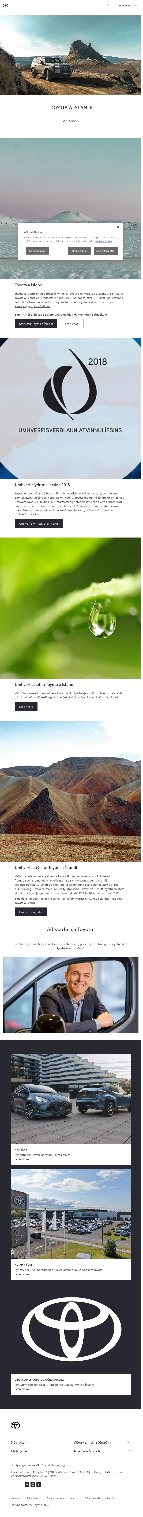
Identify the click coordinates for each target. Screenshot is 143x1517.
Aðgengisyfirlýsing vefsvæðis (100, 1497)
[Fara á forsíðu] (5, 5)
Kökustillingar (34, 1497)
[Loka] (118, 227)
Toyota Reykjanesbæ (91, 302)
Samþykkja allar (105, 250)
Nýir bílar (18, 1442)
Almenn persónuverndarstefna (63, 1497)
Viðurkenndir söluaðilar (93, 1442)
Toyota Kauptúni (66, 302)
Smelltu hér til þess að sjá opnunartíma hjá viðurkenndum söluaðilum (61, 314)
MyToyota (19, 1450)
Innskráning (124, 5)
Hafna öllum (79, 250)
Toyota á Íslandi (87, 1450)
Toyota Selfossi (40, 306)
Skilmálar (16, 1497)
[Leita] (107, 5)
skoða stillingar (104, 240)
